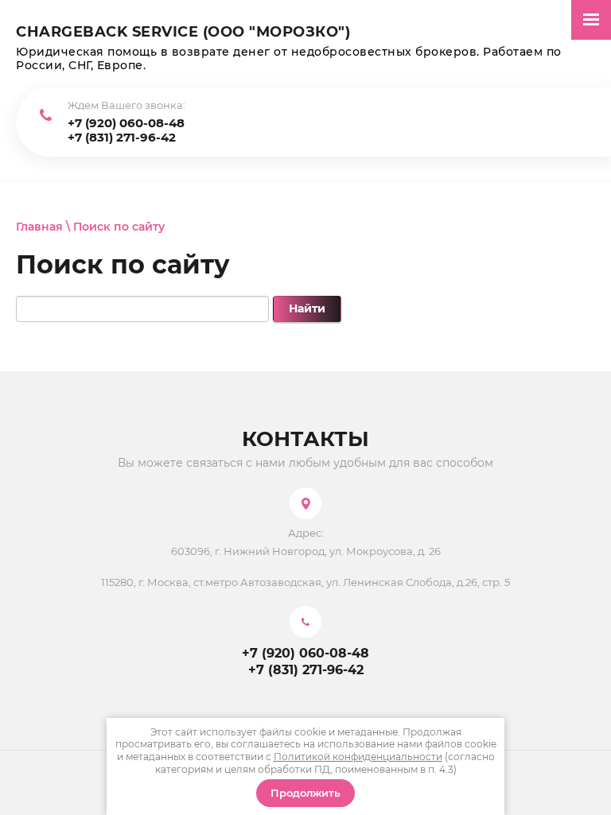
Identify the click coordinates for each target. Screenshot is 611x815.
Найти (307, 308)
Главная (39, 226)
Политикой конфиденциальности (358, 757)
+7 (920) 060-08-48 (126, 122)
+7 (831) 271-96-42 (122, 137)
